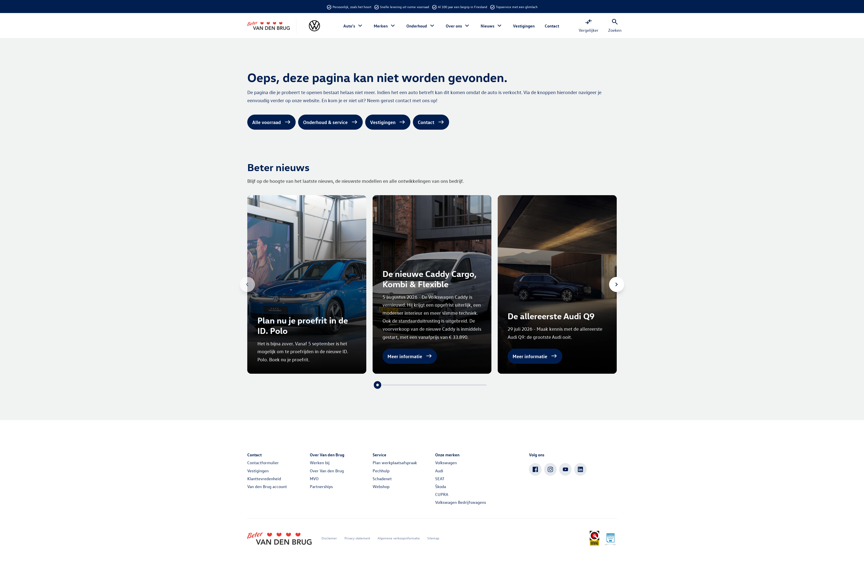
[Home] (268, 26)
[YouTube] (565, 469)
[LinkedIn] (580, 469)
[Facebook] (535, 469)
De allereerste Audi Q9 (551, 316)
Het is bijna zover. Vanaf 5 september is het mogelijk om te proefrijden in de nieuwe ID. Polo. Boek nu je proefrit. (302, 351)
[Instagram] (550, 469)
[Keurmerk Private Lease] (610, 538)
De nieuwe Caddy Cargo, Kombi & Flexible (429, 279)
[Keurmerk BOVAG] (594, 538)
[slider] (377, 385)
